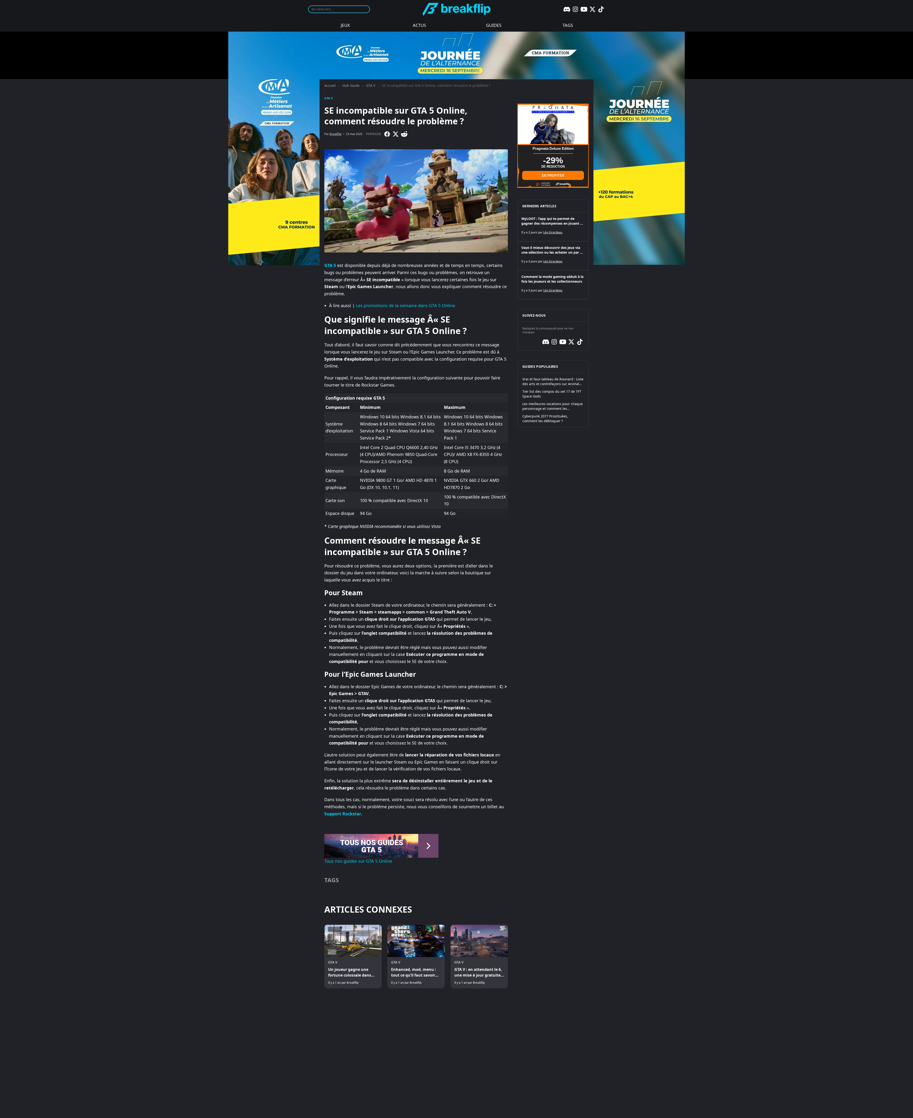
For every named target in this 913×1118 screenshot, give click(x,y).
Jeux (345, 25)
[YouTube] (584, 9)
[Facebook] (387, 134)
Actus (419, 25)
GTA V (370, 85)
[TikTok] (601, 9)
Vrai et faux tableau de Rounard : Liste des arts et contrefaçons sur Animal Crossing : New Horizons (552, 381)
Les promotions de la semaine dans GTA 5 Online (405, 305)
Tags (568, 25)
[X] (592, 9)
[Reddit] (404, 134)
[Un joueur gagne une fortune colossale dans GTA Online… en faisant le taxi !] (353, 956)
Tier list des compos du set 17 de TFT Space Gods (551, 393)
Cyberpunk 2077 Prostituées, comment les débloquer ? (545, 418)
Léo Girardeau (552, 232)
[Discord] (567, 9)
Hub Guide (350, 85)
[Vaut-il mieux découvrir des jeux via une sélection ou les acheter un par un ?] (553, 256)
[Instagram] (575, 9)
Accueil (330, 85)
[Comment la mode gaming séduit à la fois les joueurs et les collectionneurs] (553, 285)
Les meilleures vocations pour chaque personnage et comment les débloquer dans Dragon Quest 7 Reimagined (552, 406)
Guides (493, 25)
